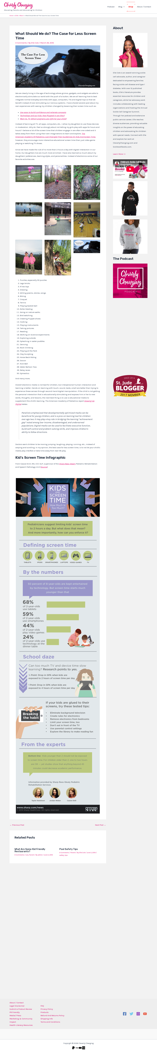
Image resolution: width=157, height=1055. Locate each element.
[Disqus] (58, 895)
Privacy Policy (47, 1009)
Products (45, 1012)
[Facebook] (125, 1014)
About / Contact (144, 7)
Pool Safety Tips (68, 849)
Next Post (100, 825)
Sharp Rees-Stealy (67, 464)
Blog (120, 7)
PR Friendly (15, 1012)
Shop (130, 7)
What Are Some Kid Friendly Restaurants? (29, 850)
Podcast (110, 7)
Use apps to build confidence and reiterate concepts (43, 112)
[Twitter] (131, 1014)
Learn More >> (119, 154)
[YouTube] (145, 1014)
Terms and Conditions (50, 1022)
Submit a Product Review (21, 1009)
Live (27, 855)
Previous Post (17, 825)
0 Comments (21, 43)
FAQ (42, 1006)
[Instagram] (138, 1014)
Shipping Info (47, 1019)
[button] (123, 6)
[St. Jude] (130, 386)
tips (66, 855)
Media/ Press (15, 1015)
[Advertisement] (130, 335)
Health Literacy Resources (21, 1025)
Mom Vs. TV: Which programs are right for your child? (43, 119)
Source (44, 467)
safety (61, 855)
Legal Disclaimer (17, 1006)
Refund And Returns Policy (52, 1015)
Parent (31, 855)
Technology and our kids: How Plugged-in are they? (42, 115)
